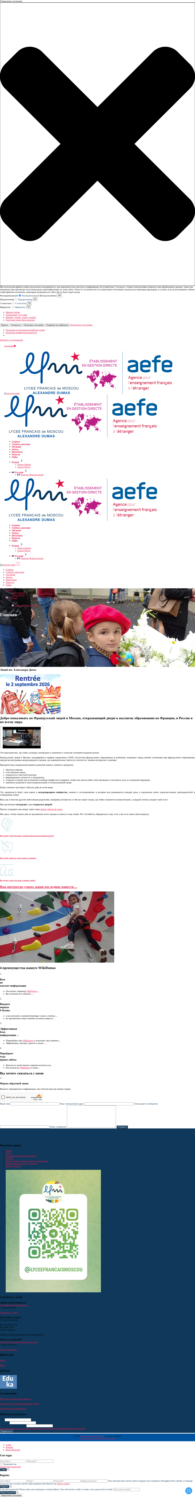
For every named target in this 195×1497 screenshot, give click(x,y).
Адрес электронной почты (13, 1425)
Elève (2, 1365)
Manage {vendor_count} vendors (21, 317)
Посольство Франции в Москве (21, 1156)
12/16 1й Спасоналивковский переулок (19, 1342)
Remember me (10, 1464)
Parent (3, 1360)
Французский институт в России (22, 1163)
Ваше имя (5, 1104)
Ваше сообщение (58, 1127)
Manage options (13, 312)
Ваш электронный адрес (72, 1104)
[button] (97, 144)
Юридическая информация (13, 1408)
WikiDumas (32, 991)
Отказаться (16, 325)
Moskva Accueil (13, 1166)
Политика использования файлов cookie (25, 330)
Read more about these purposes (20, 320)
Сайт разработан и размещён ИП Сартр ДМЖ (97, 1438)
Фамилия (4, 1422)
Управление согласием (11, 1495)
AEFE (9, 1151)
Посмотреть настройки (33, 325)
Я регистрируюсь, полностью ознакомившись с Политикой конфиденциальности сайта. (43, 1428)
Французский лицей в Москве (92, 1436)
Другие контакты (8, 1349)
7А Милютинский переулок (13, 1305)
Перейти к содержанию (11, 340)
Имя (2, 1419)
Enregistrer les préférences (57, 325)
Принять (4, 325)
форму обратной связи (51, 809)
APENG (10, 1158)
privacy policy (63, 1483)
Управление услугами (16, 315)
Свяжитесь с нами (9, 1312)
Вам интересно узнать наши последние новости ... (38, 887)
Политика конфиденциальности (21, 332)
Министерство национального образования (27, 1161)
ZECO (9, 1153)
